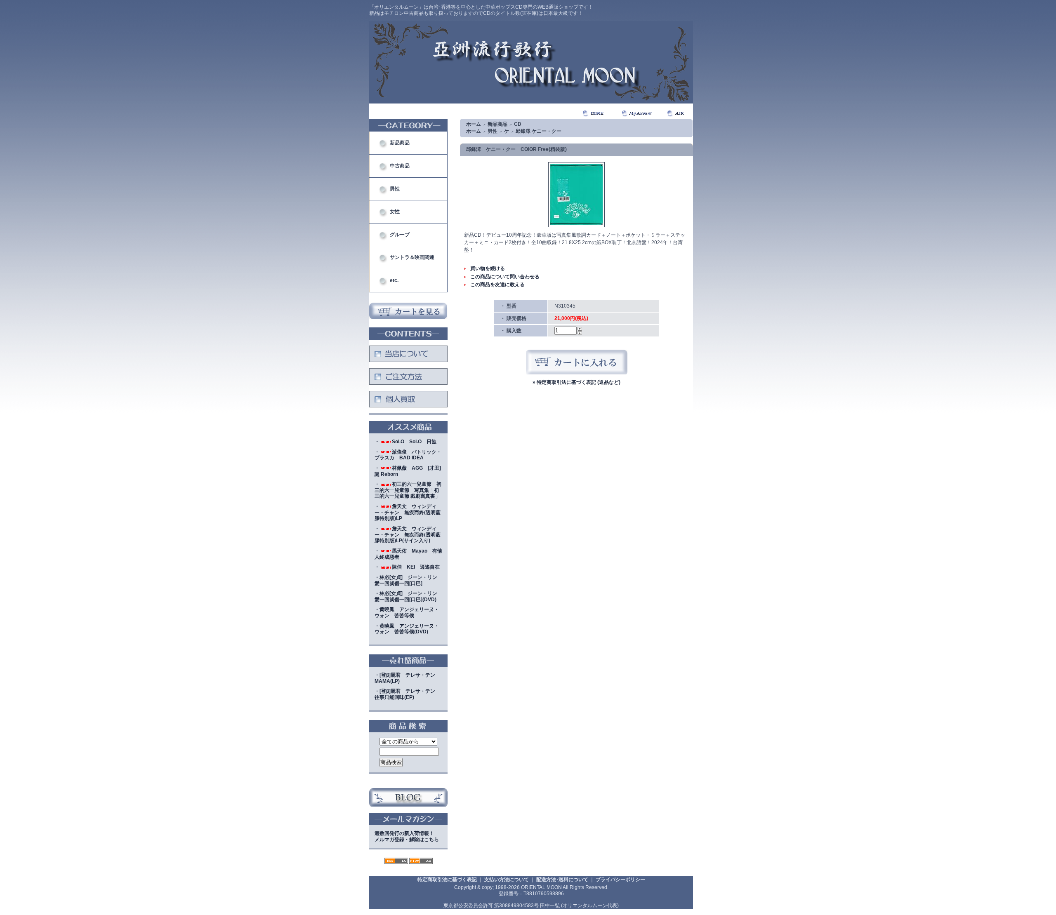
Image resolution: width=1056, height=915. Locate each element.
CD (517, 124)
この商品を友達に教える (497, 284)
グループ (400, 235)
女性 (395, 211)
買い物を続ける (487, 268)
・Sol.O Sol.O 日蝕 (405, 442)
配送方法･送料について (562, 879)
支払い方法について (506, 879)
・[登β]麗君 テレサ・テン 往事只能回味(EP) (407, 694)
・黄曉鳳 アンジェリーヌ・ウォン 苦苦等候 (407, 613)
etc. (394, 280)
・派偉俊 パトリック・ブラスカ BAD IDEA (408, 455)
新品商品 (400, 143)
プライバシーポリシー (620, 879)
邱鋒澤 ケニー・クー (538, 131)
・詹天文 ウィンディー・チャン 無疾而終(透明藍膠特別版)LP (408, 512)
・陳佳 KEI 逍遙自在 (407, 567)
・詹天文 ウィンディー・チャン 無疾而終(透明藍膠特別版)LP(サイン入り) (408, 534)
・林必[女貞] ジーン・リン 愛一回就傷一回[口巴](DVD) (408, 596)
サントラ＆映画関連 (412, 257)
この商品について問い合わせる (505, 277)
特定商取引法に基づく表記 (447, 879)
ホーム (473, 124)
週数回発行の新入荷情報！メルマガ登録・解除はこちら (407, 836)
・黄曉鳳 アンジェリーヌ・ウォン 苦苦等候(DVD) (407, 629)
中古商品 (400, 166)
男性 (395, 189)
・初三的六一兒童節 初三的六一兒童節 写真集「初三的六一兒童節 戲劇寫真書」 (408, 490)
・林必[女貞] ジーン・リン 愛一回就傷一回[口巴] (408, 580)
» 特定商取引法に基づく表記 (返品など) (576, 382)
